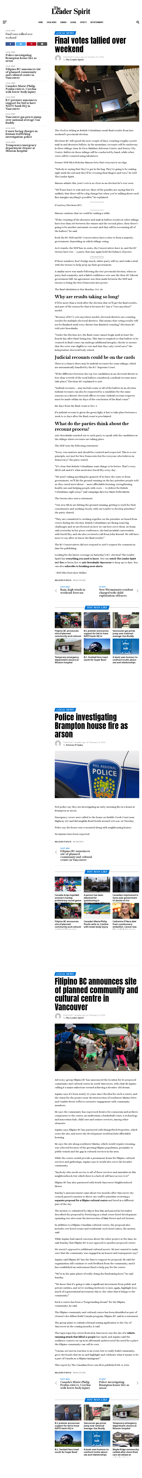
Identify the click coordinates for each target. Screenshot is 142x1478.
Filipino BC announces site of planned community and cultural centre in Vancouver (23, 73)
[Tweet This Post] (21, 44)
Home (40, 22)
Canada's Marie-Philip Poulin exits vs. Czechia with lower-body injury (21, 89)
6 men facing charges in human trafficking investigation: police (21, 134)
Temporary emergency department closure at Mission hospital (21, 148)
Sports (83, 22)
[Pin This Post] (31, 44)
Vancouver (79, 580)
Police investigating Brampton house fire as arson (21, 58)
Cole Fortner (72, 1465)
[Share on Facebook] (10, 44)
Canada (63, 22)
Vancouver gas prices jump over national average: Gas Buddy (23, 120)
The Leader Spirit (75, 59)
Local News (51, 22)
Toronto (79, 818)
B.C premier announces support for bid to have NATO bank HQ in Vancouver (21, 104)
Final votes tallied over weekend (19, 35)
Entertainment (96, 22)
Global (73, 22)
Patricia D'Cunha (74, 721)
